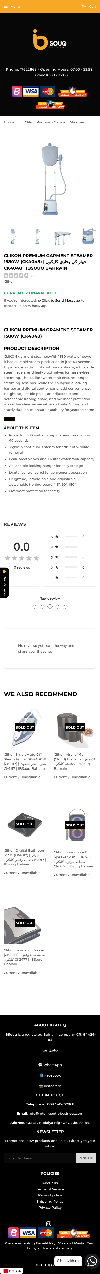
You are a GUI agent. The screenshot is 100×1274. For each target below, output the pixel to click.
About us (50, 1183)
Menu (15, 6)
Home (9, 122)
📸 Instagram (50, 1086)
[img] (16, 276)
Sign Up (86, 1158)
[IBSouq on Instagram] (48, 1225)
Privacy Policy (50, 1207)
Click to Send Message (61, 300)
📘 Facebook (50, 1075)
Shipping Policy (50, 1201)
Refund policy (50, 1195)
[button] (69, 536)
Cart (92, 6)
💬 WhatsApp (50, 1065)
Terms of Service (50, 1189)
